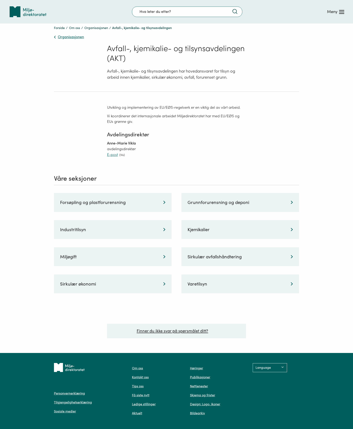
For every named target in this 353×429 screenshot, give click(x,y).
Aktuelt (137, 413)
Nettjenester (199, 386)
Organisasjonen (96, 28)
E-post (112, 154)
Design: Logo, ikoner (205, 404)
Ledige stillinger (144, 404)
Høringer (196, 368)
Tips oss (138, 386)
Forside (59, 28)
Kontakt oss (140, 377)
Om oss (74, 28)
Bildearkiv (197, 413)
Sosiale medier (65, 411)
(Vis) (122, 155)
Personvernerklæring (69, 393)
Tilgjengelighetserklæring (73, 402)
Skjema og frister (202, 395)
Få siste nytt (140, 395)
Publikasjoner (200, 377)
